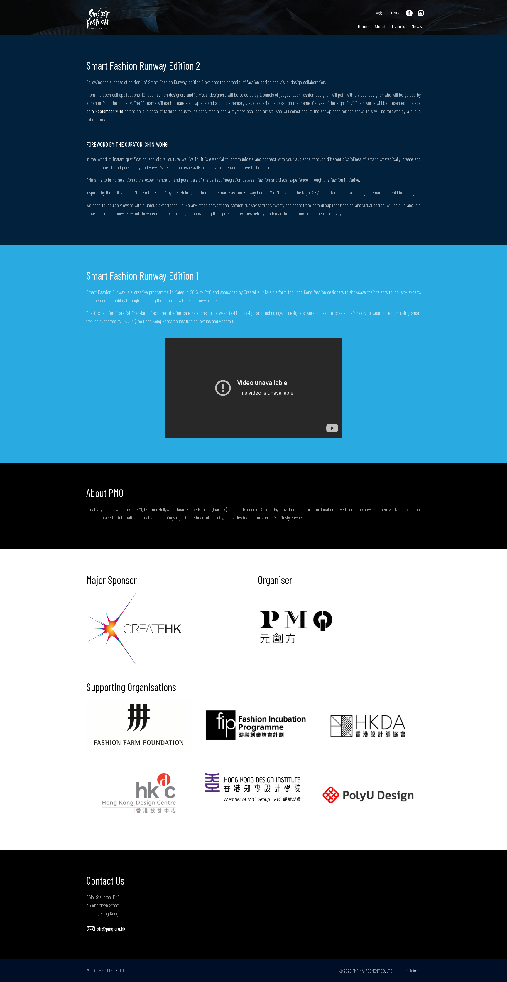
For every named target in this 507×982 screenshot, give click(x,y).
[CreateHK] (139, 628)
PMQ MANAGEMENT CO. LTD (372, 970)
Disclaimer (412, 970)
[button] (380, 26)
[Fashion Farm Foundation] (139, 726)
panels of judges (276, 94)
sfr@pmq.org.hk (111, 928)
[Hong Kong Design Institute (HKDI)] (253, 787)
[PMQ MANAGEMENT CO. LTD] (311, 628)
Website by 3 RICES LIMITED (105, 970)
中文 (379, 13)
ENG (395, 13)
